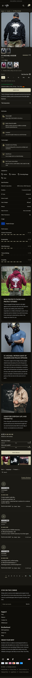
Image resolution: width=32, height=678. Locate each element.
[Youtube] (8, 659)
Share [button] (19, 506)
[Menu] (3, 5)
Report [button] (15, 506)
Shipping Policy (4, 672)
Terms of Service (23, 669)
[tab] (26, 478)
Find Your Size (24, 74)
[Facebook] (13, 659)
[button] (5, 460)
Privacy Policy (13, 669)
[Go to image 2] (8, 51)
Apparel (2, 11)
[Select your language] (29, 659)
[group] (16, 434)
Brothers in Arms (11, 667)
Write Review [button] (16, 452)
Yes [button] (12, 506)
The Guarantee (5, 103)
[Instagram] (3, 659)
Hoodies (8, 11)
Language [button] (8, 469)
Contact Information (24, 672)
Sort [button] (2, 469)
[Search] (23, 5)
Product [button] (15, 469)
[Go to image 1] (3, 51)
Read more (3, 98)
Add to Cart (16, 90)
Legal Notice (13, 672)
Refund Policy (4, 669)
